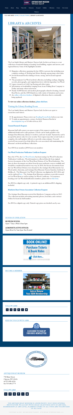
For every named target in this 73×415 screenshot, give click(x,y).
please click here (41, 101)
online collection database (23, 95)
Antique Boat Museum (36, 2)
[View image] (36, 42)
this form (55, 178)
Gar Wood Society (28, 157)
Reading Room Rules (43, 117)
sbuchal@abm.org (18, 121)
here (20, 174)
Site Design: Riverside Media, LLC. (52, 412)
